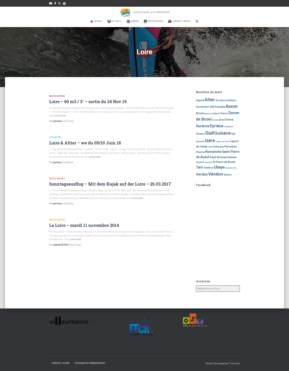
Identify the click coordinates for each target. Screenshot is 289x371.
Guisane (222, 133)
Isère (210, 140)
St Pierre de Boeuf (224, 162)
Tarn (199, 167)
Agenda (135, 21)
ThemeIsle (234, 363)
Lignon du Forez (222, 141)
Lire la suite (60, 115)
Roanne (200, 151)
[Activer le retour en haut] (282, 364)
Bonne (200, 113)
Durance (202, 126)
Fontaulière (228, 127)
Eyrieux (216, 125)
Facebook (55, 4)
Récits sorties (155, 21)
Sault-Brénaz (218, 157)
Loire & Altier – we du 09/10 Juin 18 (85, 143)
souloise (208, 162)
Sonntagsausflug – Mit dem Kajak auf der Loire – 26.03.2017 (110, 184)
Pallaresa (218, 146)
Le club (116, 21)
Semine (231, 157)
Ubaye (219, 167)
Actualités (55, 137)
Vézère (227, 174)
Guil (209, 133)
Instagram (59, 4)
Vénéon (215, 174)
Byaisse (207, 114)
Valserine (229, 168)
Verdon (202, 174)
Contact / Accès (181, 21)
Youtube (50, 4)
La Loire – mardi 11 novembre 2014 (84, 225)
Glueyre (200, 133)
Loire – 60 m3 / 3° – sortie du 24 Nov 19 (88, 101)
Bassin (231, 106)
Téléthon (209, 167)
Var (235, 168)
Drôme (229, 119)
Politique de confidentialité (90, 363)
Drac (221, 119)
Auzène (220, 106)
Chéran (224, 113)
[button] (121, 21)
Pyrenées (230, 146)
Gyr (233, 133)
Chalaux (215, 113)
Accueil (98, 21)
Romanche (213, 152)
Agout (200, 100)
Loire (210, 146)
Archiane (220, 100)
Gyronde (200, 141)
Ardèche (231, 100)
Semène (200, 162)
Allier (210, 99)
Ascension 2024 (206, 106)
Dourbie (215, 120)
